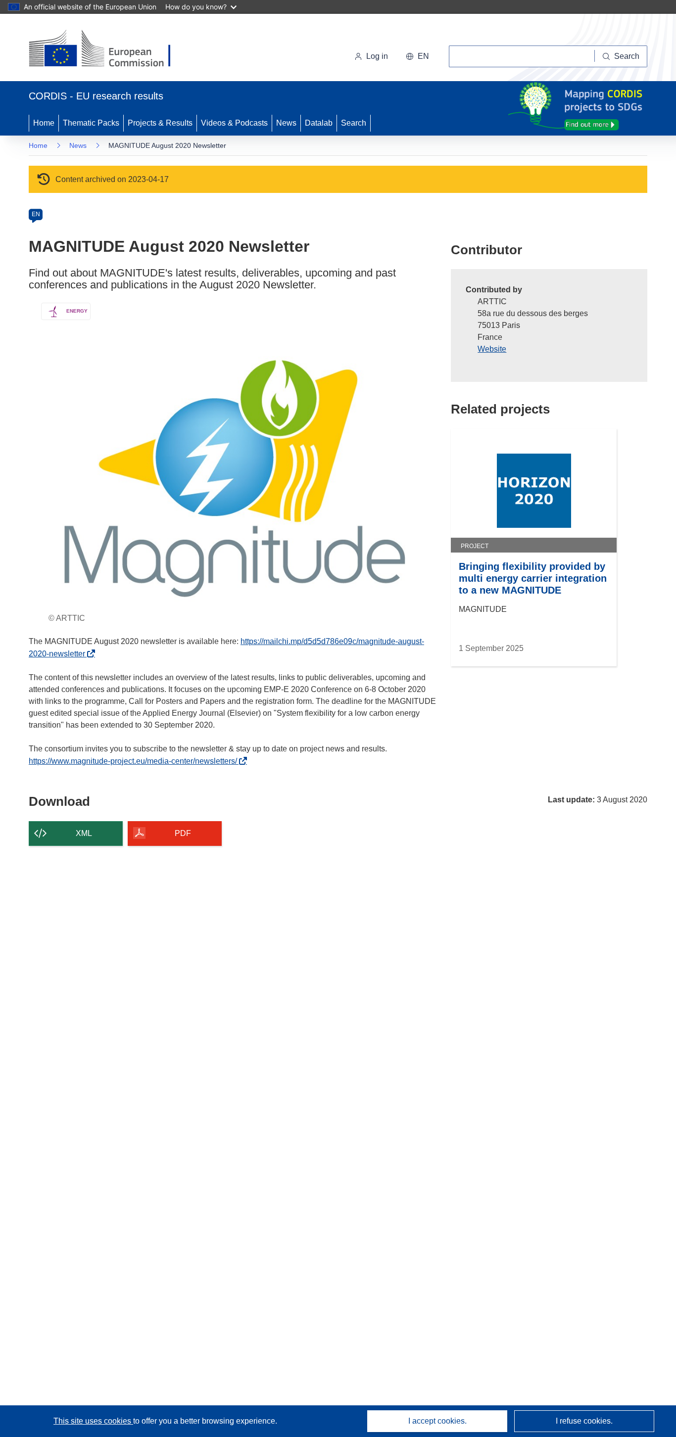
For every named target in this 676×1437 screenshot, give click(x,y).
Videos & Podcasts (234, 123)
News (286, 123)
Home (43, 123)
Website (492, 349)
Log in (377, 56)
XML (84, 833)
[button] (417, 56)
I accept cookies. (437, 1421)
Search (353, 123)
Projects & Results (160, 123)
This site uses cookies (93, 1421)
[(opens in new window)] (109, 49)
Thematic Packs (91, 123)
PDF (183, 833)
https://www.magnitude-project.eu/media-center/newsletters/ (135, 761)
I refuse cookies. (584, 1421)
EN (36, 214)
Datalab (319, 123)
